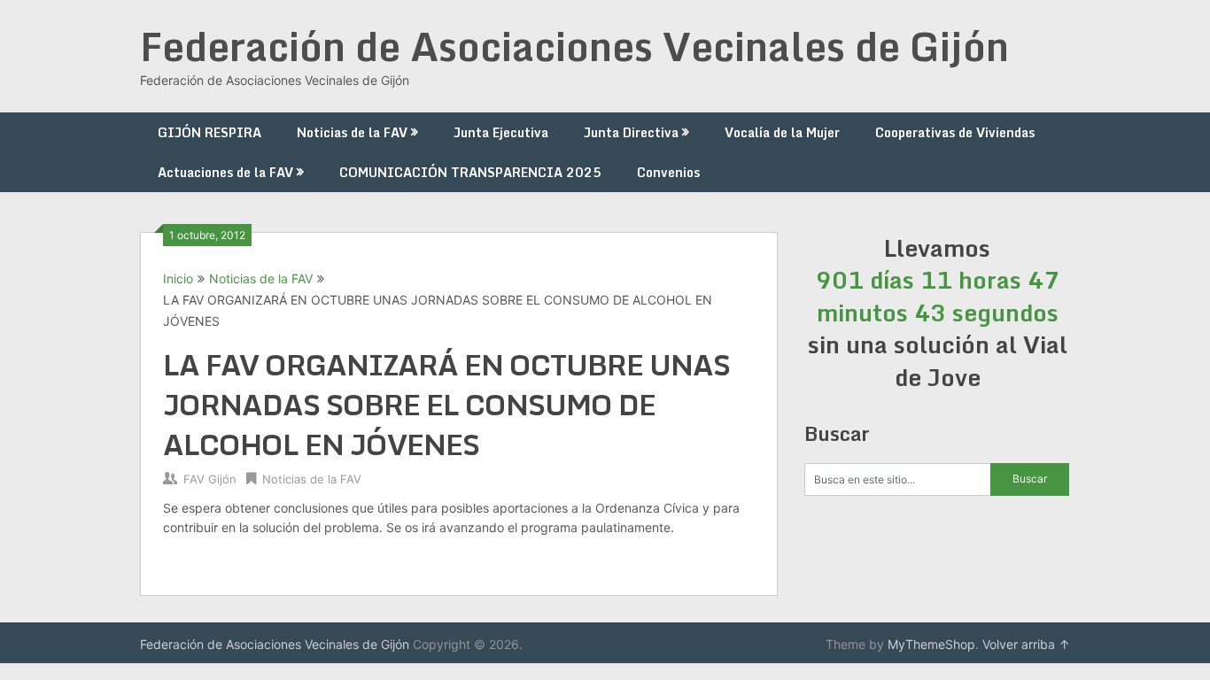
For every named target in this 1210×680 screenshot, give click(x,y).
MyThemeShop (931, 644)
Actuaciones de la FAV (225, 172)
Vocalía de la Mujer (782, 132)
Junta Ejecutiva (501, 132)
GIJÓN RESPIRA (209, 132)
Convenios (668, 172)
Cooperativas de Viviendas (955, 132)
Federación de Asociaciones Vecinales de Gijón (574, 46)
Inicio (178, 278)
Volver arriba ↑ (1026, 644)
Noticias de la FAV (352, 132)
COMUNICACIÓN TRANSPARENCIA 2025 (470, 172)
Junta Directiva (631, 132)
